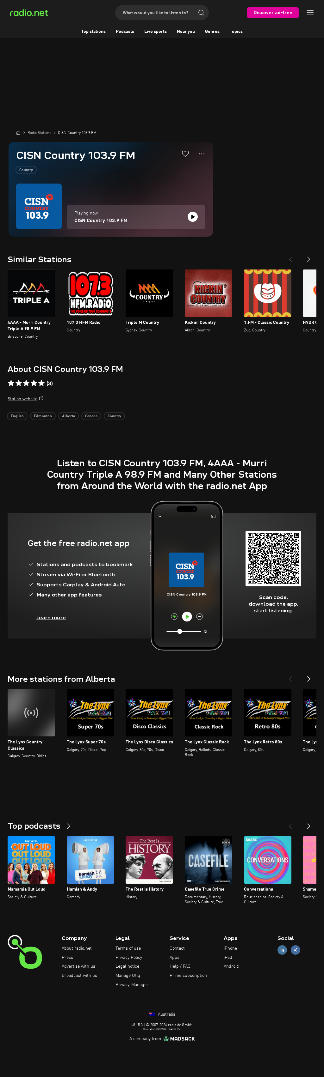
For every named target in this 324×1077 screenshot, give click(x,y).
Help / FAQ (180, 966)
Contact (177, 948)
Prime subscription (188, 975)
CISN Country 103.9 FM (101, 220)
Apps (174, 957)
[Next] (308, 256)
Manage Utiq (127, 975)
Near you (186, 31)
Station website (22, 399)
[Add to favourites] (185, 153)
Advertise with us (78, 966)
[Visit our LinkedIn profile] (282, 950)
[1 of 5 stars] (11, 383)
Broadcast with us (79, 975)
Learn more (51, 617)
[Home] (18, 132)
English (17, 416)
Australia (166, 1014)
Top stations (93, 31)
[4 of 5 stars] (34, 383)
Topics (236, 31)
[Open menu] (310, 12)
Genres (212, 31)
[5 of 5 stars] (41, 383)
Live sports (155, 31)
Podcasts (125, 31)
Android (231, 966)
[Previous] (290, 256)
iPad (228, 957)
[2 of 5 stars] (18, 383)
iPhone (230, 948)
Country (26, 170)
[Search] (201, 12)
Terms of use (128, 948)
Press (67, 957)
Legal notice (127, 966)
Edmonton (43, 416)
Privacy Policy (128, 957)
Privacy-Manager (131, 985)
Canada (91, 416)
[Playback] (193, 217)
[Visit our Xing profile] (295, 950)
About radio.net (77, 948)
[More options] (201, 154)
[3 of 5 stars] (26, 383)
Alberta (68, 416)
